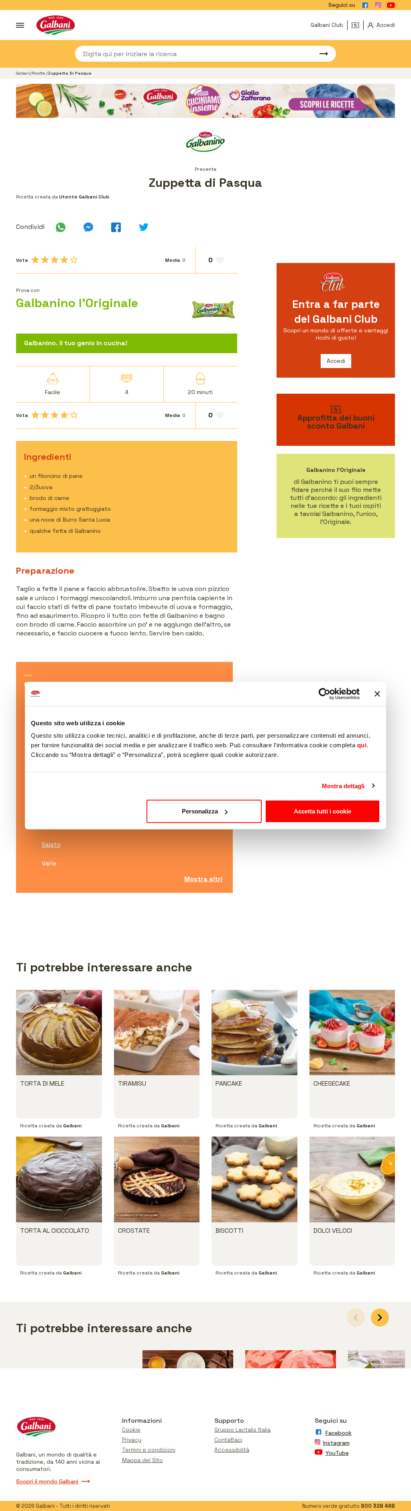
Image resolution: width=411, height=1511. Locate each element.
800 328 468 (378, 1506)
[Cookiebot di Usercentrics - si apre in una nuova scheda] (324, 694)
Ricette (39, 73)
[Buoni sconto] (358, 25)
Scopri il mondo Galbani (47, 1481)
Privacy (131, 1439)
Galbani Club (327, 24)
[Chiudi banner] (377, 693)
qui (362, 745)
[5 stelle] (74, 260)
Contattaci (228, 1439)
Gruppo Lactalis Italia (242, 1429)
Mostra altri (203, 879)
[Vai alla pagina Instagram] (378, 5)
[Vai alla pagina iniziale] (55, 25)
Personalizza (200, 811)
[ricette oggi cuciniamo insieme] (205, 101)
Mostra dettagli (343, 785)
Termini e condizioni (148, 1449)
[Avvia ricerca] (320, 54)
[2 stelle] (45, 260)
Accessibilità (231, 1449)
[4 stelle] (64, 260)
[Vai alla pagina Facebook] (365, 5)
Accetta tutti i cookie (322, 811)
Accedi (336, 360)
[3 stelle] (54, 260)
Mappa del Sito (142, 1460)
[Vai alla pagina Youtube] (391, 5)
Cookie (131, 1429)
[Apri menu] (20, 25)
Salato (51, 844)
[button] (380, 1318)
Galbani (23, 73)
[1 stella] (35, 260)
